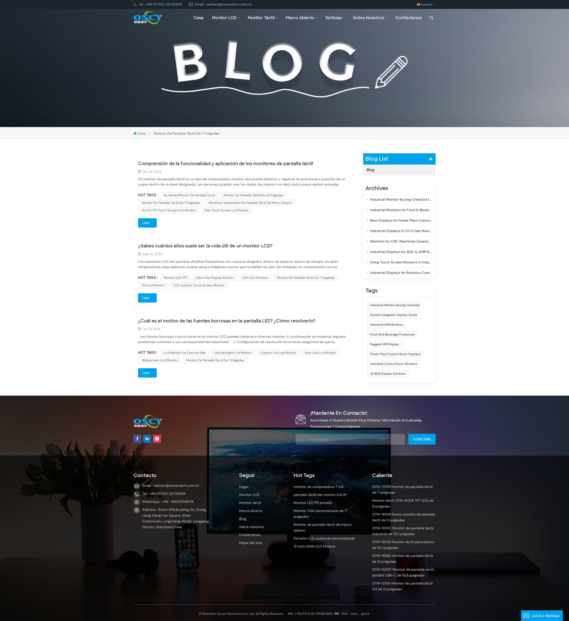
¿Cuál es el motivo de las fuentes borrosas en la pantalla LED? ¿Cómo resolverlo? (226, 321)
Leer (146, 223)
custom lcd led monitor (278, 353)
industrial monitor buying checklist (395, 305)
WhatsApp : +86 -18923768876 (168, 501)
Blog (371, 170)
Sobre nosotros (368, 17)
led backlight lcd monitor (233, 353)
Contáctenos (408, 17)
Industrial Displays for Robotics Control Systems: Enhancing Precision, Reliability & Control (401, 272)
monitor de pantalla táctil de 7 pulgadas (171, 203)
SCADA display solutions (388, 374)
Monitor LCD (224, 17)
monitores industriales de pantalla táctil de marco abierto (250, 203)
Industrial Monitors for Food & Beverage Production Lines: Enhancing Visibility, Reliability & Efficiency (401, 210)
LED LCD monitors (255, 278)
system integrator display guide (393, 315)
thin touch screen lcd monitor (226, 210)
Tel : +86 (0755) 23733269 (160, 4)
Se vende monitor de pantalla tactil (189, 195)
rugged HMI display (384, 344)
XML (291, 614)
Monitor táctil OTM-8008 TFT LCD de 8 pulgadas (402, 503)
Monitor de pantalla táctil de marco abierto (322, 527)
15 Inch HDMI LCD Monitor (315, 546)
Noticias (334, 17)
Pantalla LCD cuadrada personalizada (324, 538)
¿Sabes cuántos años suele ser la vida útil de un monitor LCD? (205, 246)
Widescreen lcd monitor (159, 360)
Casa (198, 17)
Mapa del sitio (250, 542)
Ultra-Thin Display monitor (215, 278)
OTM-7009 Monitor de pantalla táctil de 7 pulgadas (402, 489)
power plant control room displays (395, 354)
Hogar (244, 486)
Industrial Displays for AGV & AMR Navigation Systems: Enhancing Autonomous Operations (401, 251)
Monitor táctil (261, 17)
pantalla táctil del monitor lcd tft (320, 494)
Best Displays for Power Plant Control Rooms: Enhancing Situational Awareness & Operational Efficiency (401, 220)
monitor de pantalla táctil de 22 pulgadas (253, 195)
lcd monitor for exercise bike (185, 353)
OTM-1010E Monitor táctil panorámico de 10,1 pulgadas (403, 545)
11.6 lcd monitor (153, 285)
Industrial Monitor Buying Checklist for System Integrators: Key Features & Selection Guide (401, 199)
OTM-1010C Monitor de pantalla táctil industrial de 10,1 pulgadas (403, 531)
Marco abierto (300, 17)
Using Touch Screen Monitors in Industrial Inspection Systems (401, 262)
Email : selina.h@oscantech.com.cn (223, 4)
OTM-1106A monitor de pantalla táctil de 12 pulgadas (402, 558)
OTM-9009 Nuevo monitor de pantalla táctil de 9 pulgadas (403, 517)
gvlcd (365, 614)
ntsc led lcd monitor (320, 353)
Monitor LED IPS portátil (313, 502)
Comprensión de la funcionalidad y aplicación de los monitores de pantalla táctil (225, 163)
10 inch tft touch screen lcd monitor (168, 210)
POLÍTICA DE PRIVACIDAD (315, 614)
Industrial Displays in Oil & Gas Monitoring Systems (401, 231)
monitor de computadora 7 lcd (318, 486)
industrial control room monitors (393, 364)
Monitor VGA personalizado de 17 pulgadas (321, 513)
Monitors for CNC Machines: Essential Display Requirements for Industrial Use (401, 241)
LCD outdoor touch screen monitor (198, 285)
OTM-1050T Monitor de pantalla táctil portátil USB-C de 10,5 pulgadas (403, 572)
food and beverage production (392, 334)
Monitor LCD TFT (175, 278)
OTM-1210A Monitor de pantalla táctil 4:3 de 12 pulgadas (402, 586)
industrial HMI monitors (386, 325)
